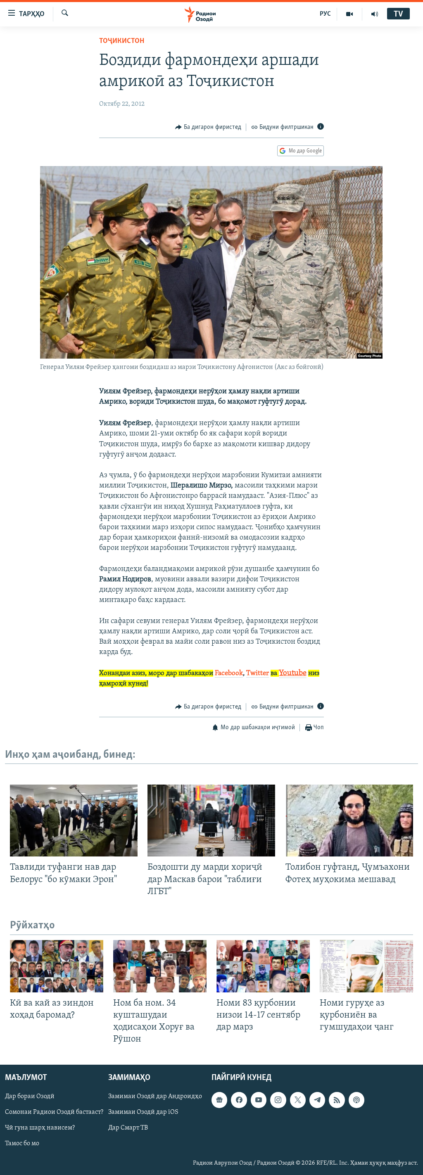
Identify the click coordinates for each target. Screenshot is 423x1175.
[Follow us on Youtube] (258, 1100)
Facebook (229, 673)
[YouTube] (349, 14)
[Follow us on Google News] (219, 1100)
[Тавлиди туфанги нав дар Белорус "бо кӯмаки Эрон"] (74, 820)
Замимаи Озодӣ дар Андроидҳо (155, 1097)
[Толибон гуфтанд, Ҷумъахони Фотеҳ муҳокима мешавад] (349, 820)
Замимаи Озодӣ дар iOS (143, 1112)
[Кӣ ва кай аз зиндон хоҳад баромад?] (56, 966)
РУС (325, 14)
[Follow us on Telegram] (317, 1100)
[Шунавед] (374, 14)
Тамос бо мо (22, 1144)
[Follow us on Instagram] (278, 1100)
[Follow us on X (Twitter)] (298, 1100)
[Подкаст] (356, 1100)
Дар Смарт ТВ (128, 1128)
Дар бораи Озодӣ (30, 1097)
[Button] (208, 127)
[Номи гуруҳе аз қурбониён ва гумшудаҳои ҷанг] (366, 966)
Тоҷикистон (121, 41)
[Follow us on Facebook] (239, 1100)
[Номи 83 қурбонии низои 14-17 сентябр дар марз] (263, 966)
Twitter (257, 673)
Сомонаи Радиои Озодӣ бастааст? (54, 1112)
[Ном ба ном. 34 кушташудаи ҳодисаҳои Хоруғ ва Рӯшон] (160, 966)
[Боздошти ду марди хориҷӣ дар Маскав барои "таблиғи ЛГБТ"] (211, 820)
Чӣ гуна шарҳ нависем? (40, 1128)
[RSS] (337, 1100)
